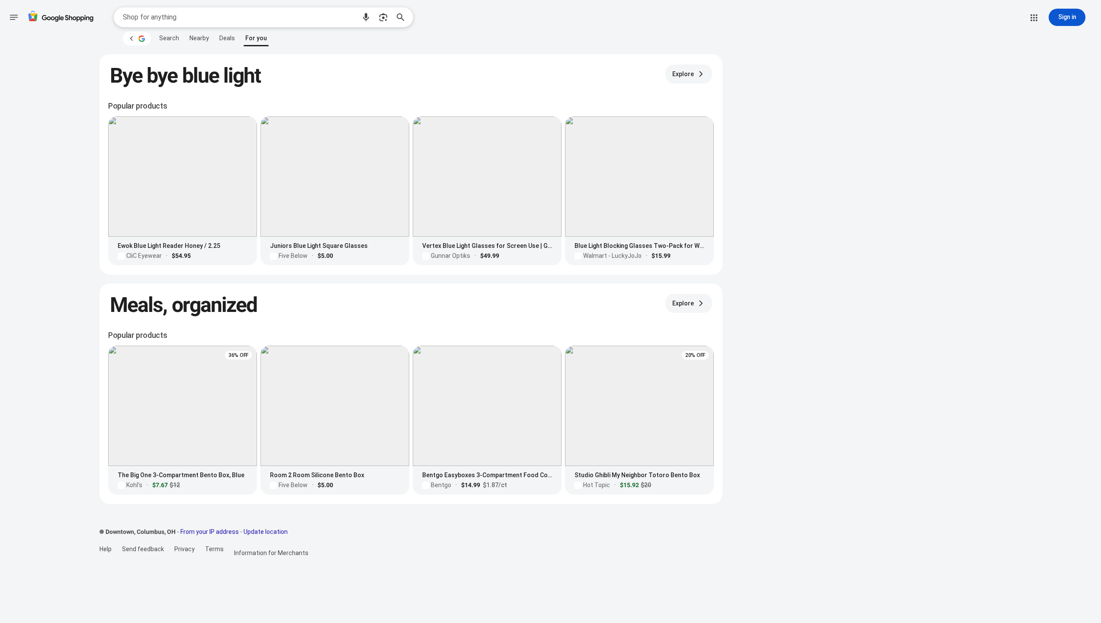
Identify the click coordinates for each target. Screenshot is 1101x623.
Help (106, 549)
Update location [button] (266, 531)
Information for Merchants (271, 552)
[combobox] (239, 17)
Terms (214, 549)
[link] (169, 38)
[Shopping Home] (60, 17)
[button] (366, 17)
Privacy (184, 549)
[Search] (403, 17)
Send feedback (143, 549)
